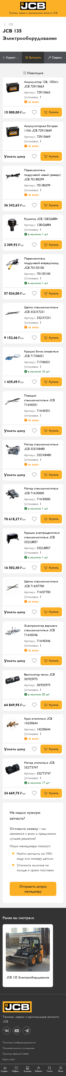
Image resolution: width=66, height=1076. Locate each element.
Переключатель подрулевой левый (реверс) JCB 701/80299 (42, 174)
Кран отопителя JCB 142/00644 (38, 721)
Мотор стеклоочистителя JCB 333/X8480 (41, 446)
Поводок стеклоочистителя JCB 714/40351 (39, 400)
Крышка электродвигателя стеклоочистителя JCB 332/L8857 (42, 537)
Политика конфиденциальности (19, 1042)
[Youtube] (17, 1031)
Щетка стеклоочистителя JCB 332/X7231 (41, 309)
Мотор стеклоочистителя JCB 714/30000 (41, 491)
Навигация (35, 73)
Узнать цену (14, 156)
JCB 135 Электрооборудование (27, 977)
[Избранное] (34, 112)
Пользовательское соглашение (18, 1048)
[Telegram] (27, 1031)
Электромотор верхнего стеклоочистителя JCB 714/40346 (40, 630)
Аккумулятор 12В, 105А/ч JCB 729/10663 (41, 84)
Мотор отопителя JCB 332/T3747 (39, 765)
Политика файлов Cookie (16, 1053)
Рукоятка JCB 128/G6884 (41, 219)
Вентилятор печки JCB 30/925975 (39, 677)
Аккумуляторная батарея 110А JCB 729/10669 (41, 128)
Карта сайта (9, 1059)
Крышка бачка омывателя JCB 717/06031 (41, 353)
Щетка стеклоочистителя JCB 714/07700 (41, 583)
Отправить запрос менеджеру (33, 888)
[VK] (7, 1031)
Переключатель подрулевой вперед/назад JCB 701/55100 (41, 263)
